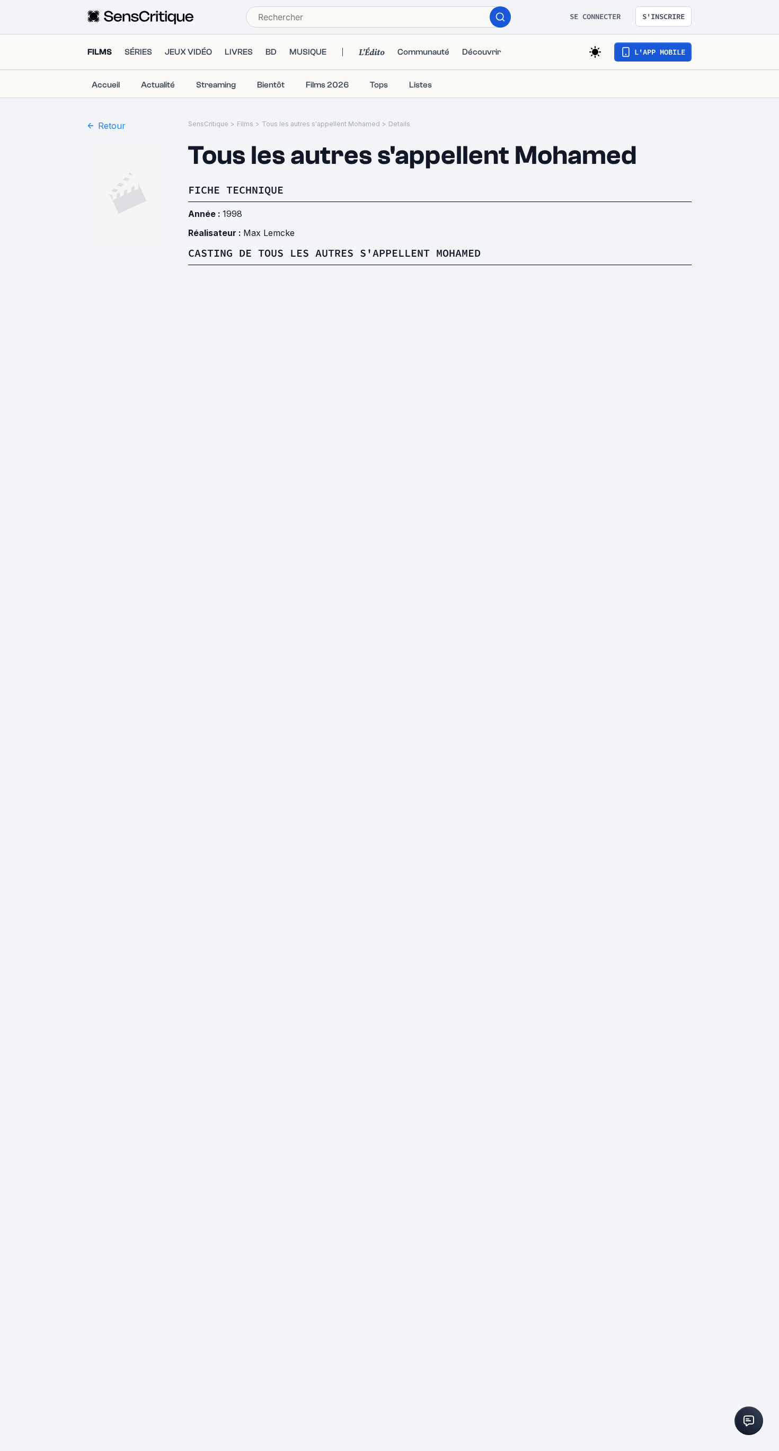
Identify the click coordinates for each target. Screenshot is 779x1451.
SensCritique (208, 124)
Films (245, 124)
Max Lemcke (269, 233)
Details (399, 124)
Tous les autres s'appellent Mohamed (321, 124)
